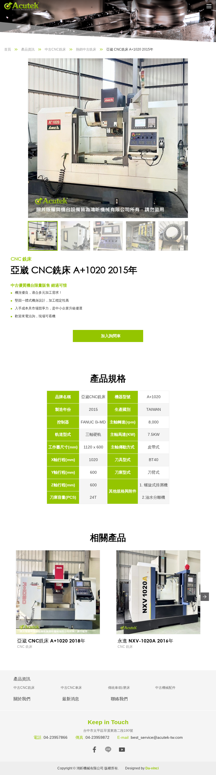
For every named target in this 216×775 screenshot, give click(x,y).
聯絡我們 (119, 698)
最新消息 (70, 698)
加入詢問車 (111, 336)
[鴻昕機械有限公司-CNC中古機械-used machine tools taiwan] (25, 6)
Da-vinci (152, 768)
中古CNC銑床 (55, 49)
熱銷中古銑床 (86, 49)
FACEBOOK (94, 749)
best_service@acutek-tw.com (157, 737)
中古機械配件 (165, 688)
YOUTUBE (121, 749)
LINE (108, 749)
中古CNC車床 (71, 688)
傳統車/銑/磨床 (119, 688)
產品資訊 (28, 49)
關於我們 (22, 698)
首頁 (7, 49)
